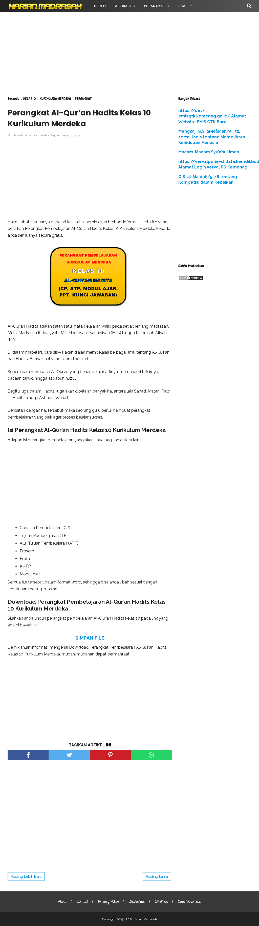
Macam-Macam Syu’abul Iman (208, 152)
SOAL (183, 6)
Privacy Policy (108, 902)
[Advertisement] (129, 53)
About (62, 902)
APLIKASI (123, 6)
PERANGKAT (154, 6)
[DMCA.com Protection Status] (191, 279)
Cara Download (189, 902)
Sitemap (161, 902)
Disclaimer (137, 902)
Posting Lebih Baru (26, 876)
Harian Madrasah (145, 919)
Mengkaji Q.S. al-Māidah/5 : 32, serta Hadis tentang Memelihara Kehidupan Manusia (211, 137)
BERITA (100, 6)
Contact (82, 902)
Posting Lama (157, 876)
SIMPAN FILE (89, 638)
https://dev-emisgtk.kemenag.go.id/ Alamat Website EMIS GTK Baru (212, 116)
